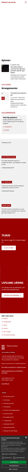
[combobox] (26, 437)
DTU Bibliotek (6, 407)
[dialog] (14, 453)
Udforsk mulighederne (11, 295)
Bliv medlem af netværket (8, 367)
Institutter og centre (8, 403)
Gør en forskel (7, 331)
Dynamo (7, 130)
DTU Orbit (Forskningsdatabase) (11, 410)
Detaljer (22, 451)
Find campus (6, 400)
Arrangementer (7, 321)
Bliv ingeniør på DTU (8, 417)
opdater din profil (21, 367)
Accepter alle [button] (14, 462)
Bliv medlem (5, 50)
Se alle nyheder (6, 84)
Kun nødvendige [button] (14, 465)
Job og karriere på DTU (9, 427)
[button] (25, 2)
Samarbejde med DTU (8, 424)
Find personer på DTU (8, 396)
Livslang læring (7, 420)
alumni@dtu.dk (5, 383)
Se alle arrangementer (8, 112)
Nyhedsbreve (8, 126)
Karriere (6, 328)
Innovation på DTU (8, 413)
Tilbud (5, 325)
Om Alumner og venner (9, 335)
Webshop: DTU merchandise (10, 431)
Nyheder (6, 318)
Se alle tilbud (8, 248)
